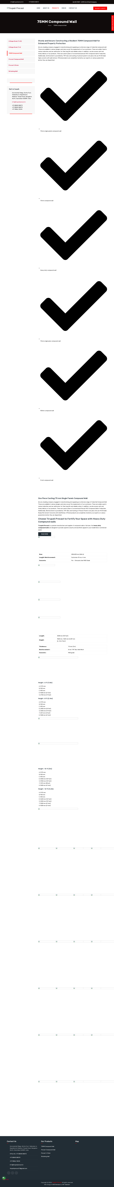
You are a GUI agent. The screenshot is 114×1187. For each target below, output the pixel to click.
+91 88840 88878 (15, 1157)
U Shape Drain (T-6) (15, 47)
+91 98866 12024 (15, 1161)
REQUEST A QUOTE (100, 8)
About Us (46, 8)
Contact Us (73, 8)
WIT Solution (66, 1184)
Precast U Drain (14, 65)
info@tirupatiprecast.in (17, 2)
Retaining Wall (13, 71)
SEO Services (56, 1184)
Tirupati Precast (57, 1182)
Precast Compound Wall (16, 59)
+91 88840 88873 (34, 2)
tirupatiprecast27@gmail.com (18, 1168)
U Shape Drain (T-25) (15, 41)
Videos (64, 8)
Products (55, 8)
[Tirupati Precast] (15, 8)
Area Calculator (113, 23)
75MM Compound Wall (15, 53)
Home (38, 8)
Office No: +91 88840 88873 (18, 1154)
